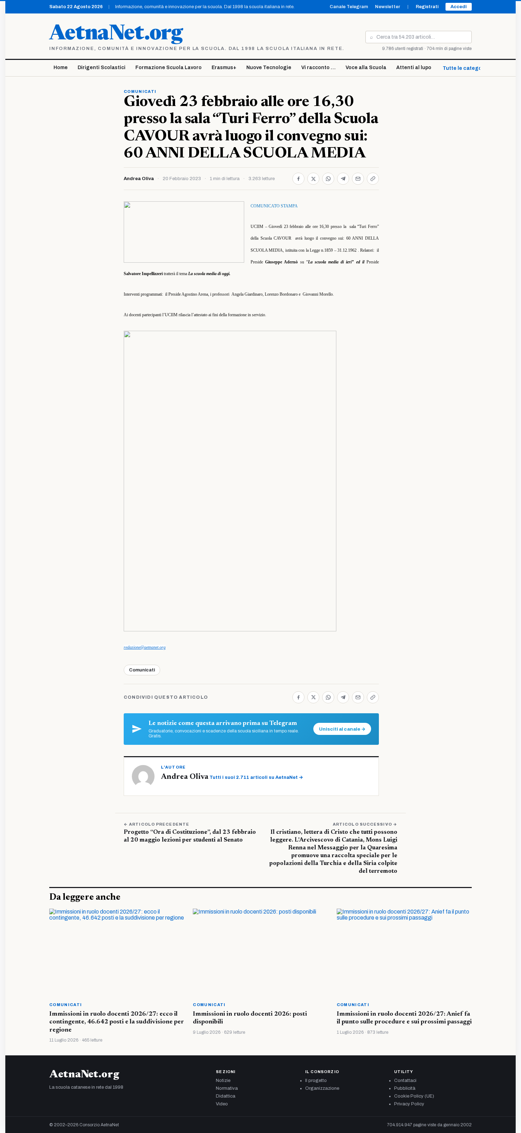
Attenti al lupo (413, 67)
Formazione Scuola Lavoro (168, 67)
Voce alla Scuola (366, 67)
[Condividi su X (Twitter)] (313, 179)
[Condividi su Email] (358, 179)
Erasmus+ (224, 67)
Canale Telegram (349, 6)
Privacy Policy (409, 1103)
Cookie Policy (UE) (414, 1096)
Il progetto (316, 1080)
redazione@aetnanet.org (145, 647)
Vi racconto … (318, 67)
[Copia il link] (373, 179)
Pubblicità (404, 1088)
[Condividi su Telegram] (343, 179)
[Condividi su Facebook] (298, 179)
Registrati (427, 6)
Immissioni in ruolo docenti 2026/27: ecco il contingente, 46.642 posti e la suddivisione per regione (116, 1022)
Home (61, 67)
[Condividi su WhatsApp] (328, 179)
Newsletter (387, 6)
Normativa (227, 1088)
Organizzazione (322, 1088)
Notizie (223, 1080)
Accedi (458, 6)
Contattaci (405, 1080)
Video (222, 1103)
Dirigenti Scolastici (101, 67)
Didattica (225, 1096)
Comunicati (140, 91)
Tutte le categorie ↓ (467, 68)
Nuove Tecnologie (268, 67)
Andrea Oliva (139, 178)
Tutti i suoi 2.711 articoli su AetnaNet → (256, 777)
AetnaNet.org (116, 34)
